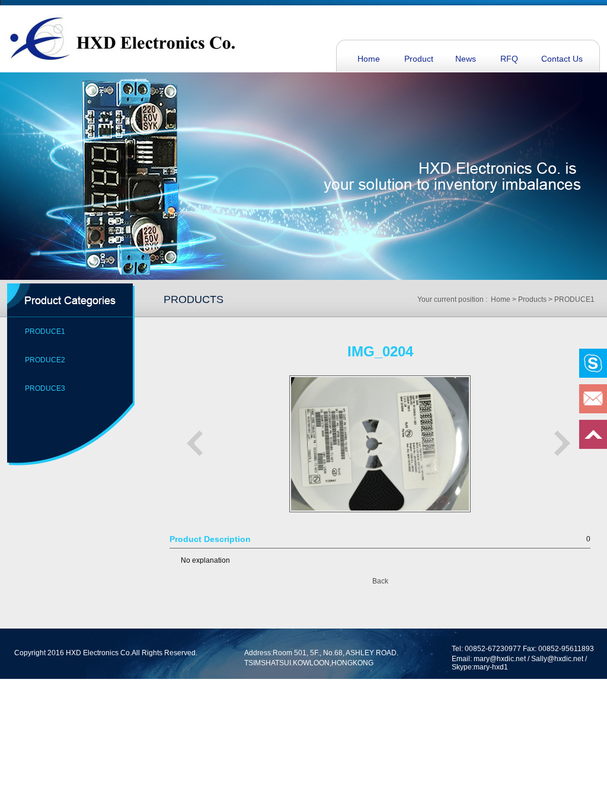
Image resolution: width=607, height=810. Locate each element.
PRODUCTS (193, 299)
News (465, 58)
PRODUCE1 (45, 331)
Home (368, 58)
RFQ (509, 58)
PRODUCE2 (45, 360)
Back (380, 581)
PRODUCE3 (45, 388)
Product (418, 58)
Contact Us (562, 58)
